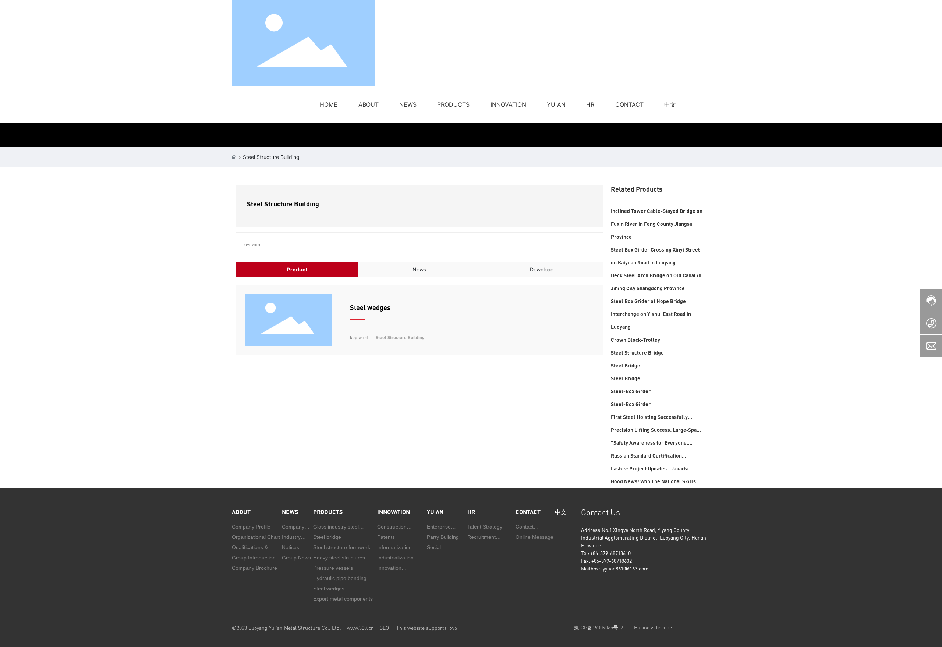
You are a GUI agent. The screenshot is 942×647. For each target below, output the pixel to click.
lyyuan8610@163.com (624, 568)
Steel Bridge (625, 365)
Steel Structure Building (400, 337)
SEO (388, 628)
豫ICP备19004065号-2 (598, 627)
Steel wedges (370, 307)
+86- (595, 553)
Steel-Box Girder (631, 391)
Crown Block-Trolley (635, 340)
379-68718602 (616, 561)
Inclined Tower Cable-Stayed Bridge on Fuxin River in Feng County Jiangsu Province (656, 224)
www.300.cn (360, 628)
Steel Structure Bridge (637, 352)
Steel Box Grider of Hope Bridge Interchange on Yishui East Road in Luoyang (651, 314)
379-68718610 (615, 553)
